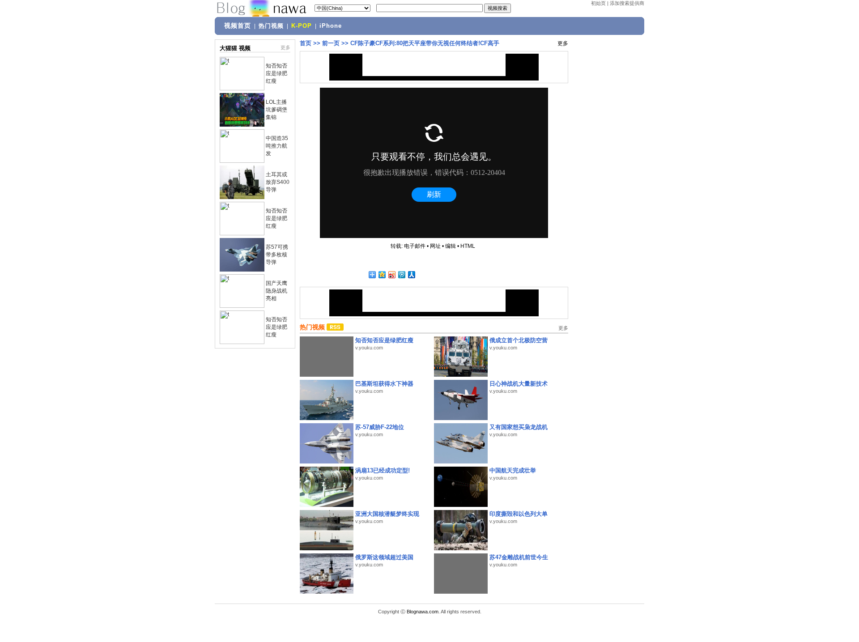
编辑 (450, 246)
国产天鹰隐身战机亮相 (276, 291)
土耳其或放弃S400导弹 (277, 182)
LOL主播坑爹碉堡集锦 (276, 109)
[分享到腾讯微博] (401, 274)
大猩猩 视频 (235, 48)
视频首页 (237, 25)
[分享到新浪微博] (391, 274)
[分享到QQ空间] (382, 274)
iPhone (330, 26)
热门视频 (271, 26)
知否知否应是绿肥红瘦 (276, 73)
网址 (435, 246)
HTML (467, 246)
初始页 (598, 3)
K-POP (301, 26)
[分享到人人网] (411, 274)
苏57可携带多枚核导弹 (277, 254)
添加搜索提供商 (627, 3)
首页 (305, 43)
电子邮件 (414, 246)
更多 (285, 47)
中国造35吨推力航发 (277, 146)
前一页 (331, 43)
